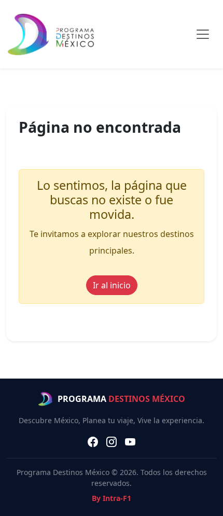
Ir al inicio (112, 285)
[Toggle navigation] (203, 34)
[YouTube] (130, 442)
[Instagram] (111, 442)
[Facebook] (93, 442)
